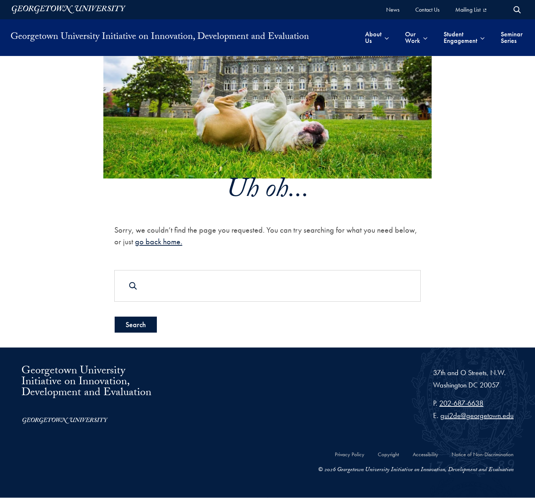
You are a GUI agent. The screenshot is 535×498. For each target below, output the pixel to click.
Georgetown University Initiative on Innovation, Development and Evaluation (160, 37)
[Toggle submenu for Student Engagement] (482, 37)
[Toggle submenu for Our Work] (425, 37)
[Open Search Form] (517, 10)
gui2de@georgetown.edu (477, 415)
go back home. (158, 241)
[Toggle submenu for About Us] (387, 37)
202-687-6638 (461, 403)
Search (136, 324)
